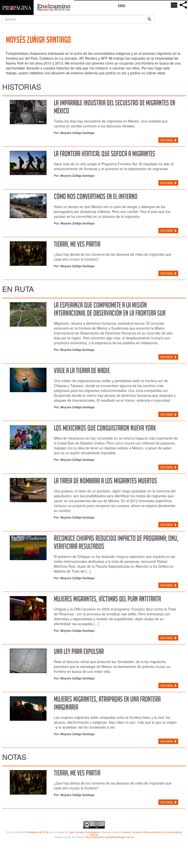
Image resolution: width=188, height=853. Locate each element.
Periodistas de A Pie (37, 832)
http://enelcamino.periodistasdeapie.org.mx (109, 837)
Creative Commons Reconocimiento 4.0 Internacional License (135, 833)
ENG (121, 5)
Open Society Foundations (84, 832)
